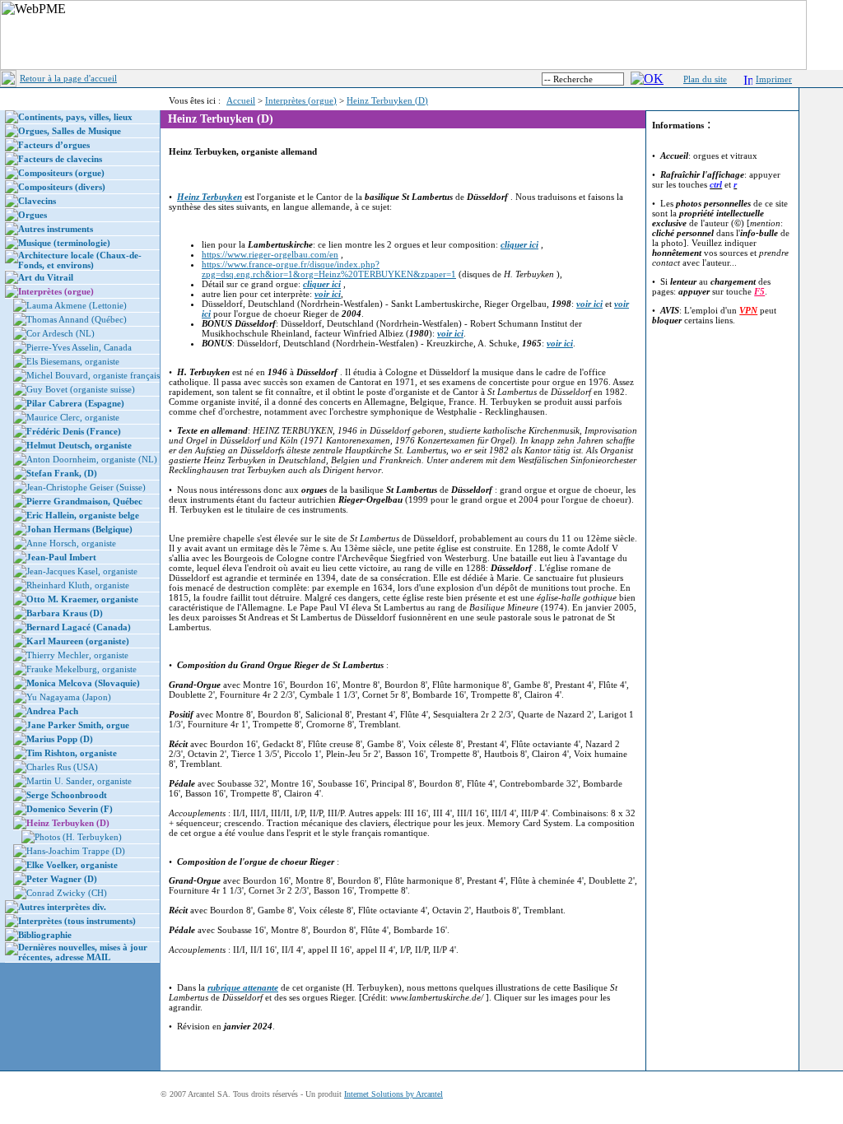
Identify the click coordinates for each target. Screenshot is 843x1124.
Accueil (240, 100)
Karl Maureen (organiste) (77, 641)
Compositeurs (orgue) (61, 173)
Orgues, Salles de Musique (69, 131)
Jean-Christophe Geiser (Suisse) (86, 487)
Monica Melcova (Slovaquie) (83, 683)
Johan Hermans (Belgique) (79, 529)
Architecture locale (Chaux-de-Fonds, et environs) (80, 260)
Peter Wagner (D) (61, 879)
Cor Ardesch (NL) (60, 333)
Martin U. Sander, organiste (79, 781)
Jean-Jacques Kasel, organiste (81, 571)
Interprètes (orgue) (301, 100)
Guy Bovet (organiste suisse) (80, 389)
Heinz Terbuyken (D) (387, 100)
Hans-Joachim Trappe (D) (75, 851)
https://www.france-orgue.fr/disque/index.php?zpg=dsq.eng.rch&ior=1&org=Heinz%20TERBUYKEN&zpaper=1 (329, 269)
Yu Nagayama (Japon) (68, 697)
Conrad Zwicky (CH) (66, 893)
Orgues (32, 215)
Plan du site (705, 79)
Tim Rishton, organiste (71, 753)
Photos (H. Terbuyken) (78, 837)
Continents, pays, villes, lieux (75, 117)
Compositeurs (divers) (61, 187)
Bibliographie (45, 935)
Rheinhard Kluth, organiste (77, 585)
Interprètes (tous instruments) (77, 921)
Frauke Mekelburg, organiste (81, 669)
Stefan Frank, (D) (61, 473)
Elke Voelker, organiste (72, 865)
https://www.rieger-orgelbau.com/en (270, 254)
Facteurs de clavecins (60, 159)
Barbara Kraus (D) (64, 613)
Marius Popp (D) (59, 739)
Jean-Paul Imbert (61, 557)
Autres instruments (55, 229)
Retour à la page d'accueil (68, 78)
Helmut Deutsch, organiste (79, 445)
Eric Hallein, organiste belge (82, 515)
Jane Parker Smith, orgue (77, 725)
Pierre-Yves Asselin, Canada (79, 347)
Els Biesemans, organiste (72, 361)
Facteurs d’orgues (54, 145)
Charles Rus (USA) (62, 767)
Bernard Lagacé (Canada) (78, 627)
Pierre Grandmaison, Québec (84, 501)
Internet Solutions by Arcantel (393, 1093)
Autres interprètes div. (62, 907)
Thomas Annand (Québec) (76, 319)
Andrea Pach (52, 711)
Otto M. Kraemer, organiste (82, 599)
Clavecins (37, 201)
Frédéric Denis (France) (73, 431)
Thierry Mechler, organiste (77, 655)
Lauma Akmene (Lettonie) (76, 305)
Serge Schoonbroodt (66, 795)
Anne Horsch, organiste (71, 543)
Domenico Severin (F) (69, 809)
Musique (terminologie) (64, 243)
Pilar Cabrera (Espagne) (75, 403)
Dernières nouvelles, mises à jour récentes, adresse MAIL (82, 952)
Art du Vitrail (45, 277)
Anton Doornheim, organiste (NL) (91, 459)
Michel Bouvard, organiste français (93, 375)
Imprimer (774, 79)
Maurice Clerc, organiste (72, 417)
